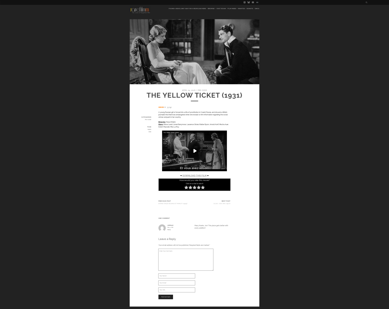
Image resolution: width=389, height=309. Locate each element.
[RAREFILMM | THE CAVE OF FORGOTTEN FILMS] (140, 13)
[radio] (186, 188)
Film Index (232, 8)
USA (150, 132)
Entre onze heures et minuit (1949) (173, 203)
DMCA (257, 8)
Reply (169, 229)
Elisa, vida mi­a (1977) (222, 203)
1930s (149, 129)
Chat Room (221, 8)
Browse (211, 8)
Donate (250, 8)
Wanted (241, 8)
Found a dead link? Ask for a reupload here (187, 8)
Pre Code (202, 90)
